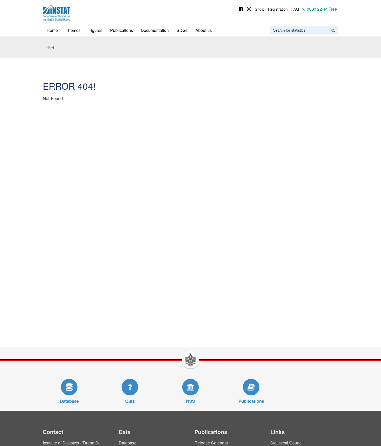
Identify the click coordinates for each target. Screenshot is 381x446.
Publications (121, 30)
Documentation (155, 30)
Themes (73, 30)
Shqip (259, 9)
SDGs (182, 30)
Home (52, 30)
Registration (278, 9)
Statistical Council (287, 443)
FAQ (295, 9)
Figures (95, 30)
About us (203, 30)
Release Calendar (211, 443)
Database (128, 443)
